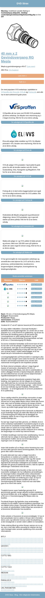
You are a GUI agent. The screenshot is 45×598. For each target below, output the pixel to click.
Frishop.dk (32, 92)
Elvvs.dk (16, 92)
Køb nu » (22, 82)
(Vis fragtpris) (14, 70)
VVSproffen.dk (6, 92)
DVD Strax (22, 3)
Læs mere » (22, 76)
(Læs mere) (31, 66)
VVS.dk (22, 92)
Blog (16, 595)
